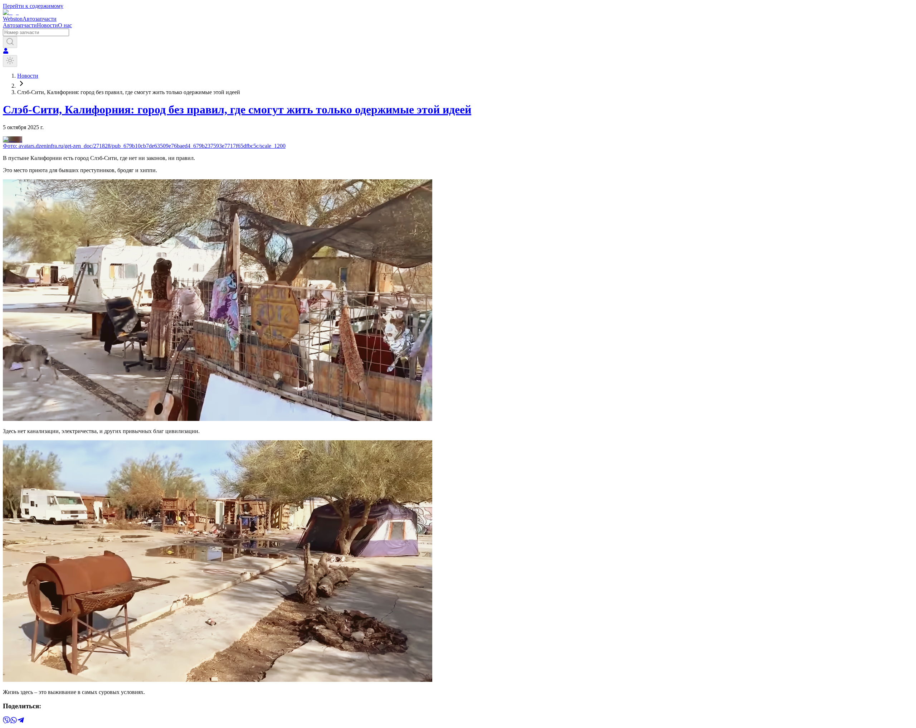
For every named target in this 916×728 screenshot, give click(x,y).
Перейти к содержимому (33, 6)
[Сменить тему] (10, 61)
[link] (128, 92)
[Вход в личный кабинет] (6, 52)
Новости (47, 25)
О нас (65, 25)
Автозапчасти (20, 25)
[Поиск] (10, 42)
